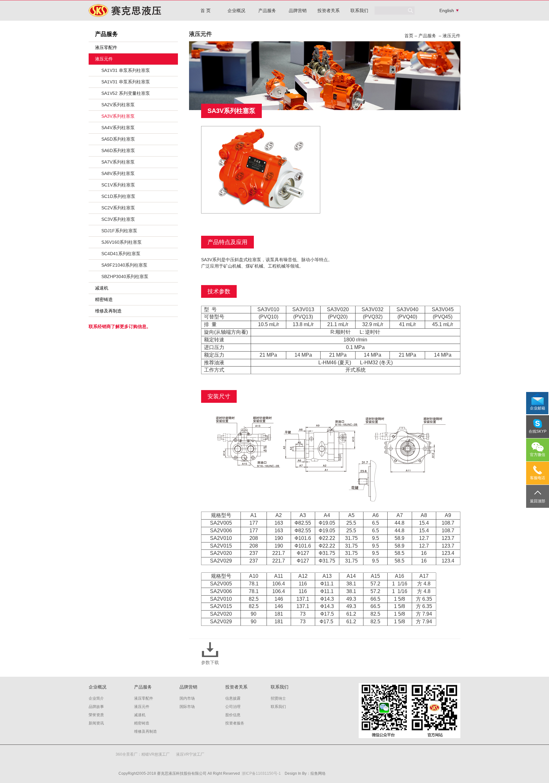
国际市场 (187, 706)
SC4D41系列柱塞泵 (120, 253)
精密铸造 (104, 299)
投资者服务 (234, 723)
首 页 (205, 10)
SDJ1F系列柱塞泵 (119, 230)
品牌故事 (96, 706)
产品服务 (267, 10)
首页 (408, 35)
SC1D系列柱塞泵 (118, 196)
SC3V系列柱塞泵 (118, 219)
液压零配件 (106, 47)
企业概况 (236, 10)
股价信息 (233, 715)
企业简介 (96, 698)
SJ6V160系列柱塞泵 (121, 242)
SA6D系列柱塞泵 (118, 150)
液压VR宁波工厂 (190, 754)
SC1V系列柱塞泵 (118, 184)
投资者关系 (328, 10)
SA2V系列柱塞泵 (118, 104)
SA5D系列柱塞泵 (118, 139)
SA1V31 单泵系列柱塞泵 (125, 70)
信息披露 (233, 698)
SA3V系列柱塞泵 (118, 116)
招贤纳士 (278, 698)
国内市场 (187, 698)
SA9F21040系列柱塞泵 (124, 265)
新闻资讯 (96, 723)
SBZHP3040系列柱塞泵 (124, 276)
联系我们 (359, 10)
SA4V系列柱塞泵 (118, 127)
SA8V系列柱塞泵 (118, 173)
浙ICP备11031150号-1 (261, 773)
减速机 (101, 287)
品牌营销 (298, 10)
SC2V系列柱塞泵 (118, 207)
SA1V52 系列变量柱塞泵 (125, 93)
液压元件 (104, 58)
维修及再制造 (108, 310)
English (445, 10)
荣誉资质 (96, 715)
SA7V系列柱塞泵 (118, 161)
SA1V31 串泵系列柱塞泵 (125, 81)
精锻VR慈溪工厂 (155, 754)
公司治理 (233, 706)
